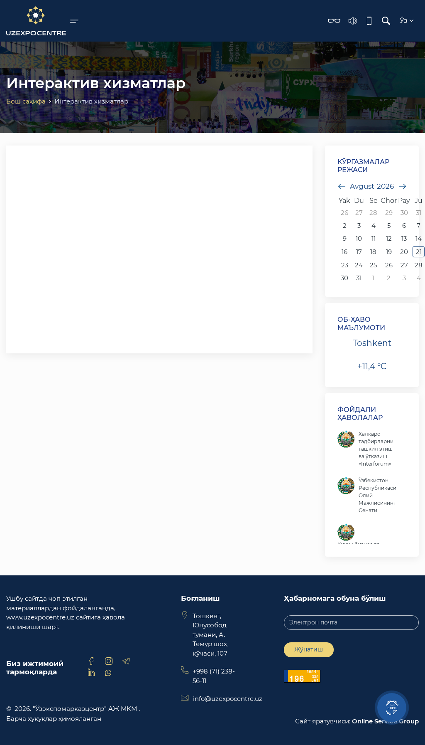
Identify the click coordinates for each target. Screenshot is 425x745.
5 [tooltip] (389, 225)
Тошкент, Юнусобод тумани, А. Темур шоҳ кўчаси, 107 (210, 634)
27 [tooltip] (359, 213)
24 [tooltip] (359, 265)
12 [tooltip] (389, 238)
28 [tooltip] (373, 213)
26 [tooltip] (344, 213)
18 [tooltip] (373, 252)
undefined (341, 186)
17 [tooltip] (359, 252)
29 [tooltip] (389, 213)
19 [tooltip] (389, 252)
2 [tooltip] (345, 225)
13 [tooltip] (404, 238)
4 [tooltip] (373, 225)
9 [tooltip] (345, 238)
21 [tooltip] (419, 252)
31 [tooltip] (418, 213)
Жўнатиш (308, 649)
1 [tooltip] (373, 278)
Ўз (404, 21)
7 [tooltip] (418, 225)
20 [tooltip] (404, 252)
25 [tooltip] (373, 265)
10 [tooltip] (359, 238)
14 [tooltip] (418, 238)
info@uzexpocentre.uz (227, 699)
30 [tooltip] (404, 213)
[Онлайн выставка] (391, 707)
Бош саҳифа (26, 101)
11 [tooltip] (373, 238)
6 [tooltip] (404, 225)
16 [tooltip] (344, 252)
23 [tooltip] (344, 265)
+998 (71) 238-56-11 (214, 676)
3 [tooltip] (359, 225)
